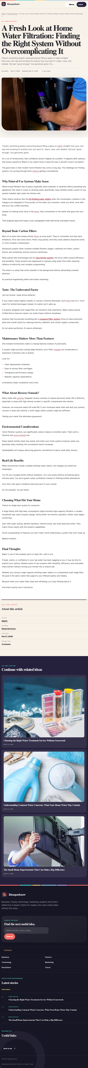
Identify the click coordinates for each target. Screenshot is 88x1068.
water (59, 146)
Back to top (9, 1048)
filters (36, 236)
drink (68, 301)
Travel (47, 967)
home (36, 211)
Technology (6, 962)
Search (9, 936)
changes (57, 349)
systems (20, 398)
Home (4, 14)
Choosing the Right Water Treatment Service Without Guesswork (34, 740)
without (35, 171)
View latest (6, 989)
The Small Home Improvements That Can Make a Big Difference (34, 869)
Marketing (49, 962)
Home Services (12, 14)
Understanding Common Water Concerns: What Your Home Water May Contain (42, 805)
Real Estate (6, 967)
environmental (20, 435)
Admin (4, 621)
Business (5, 957)
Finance (48, 957)
